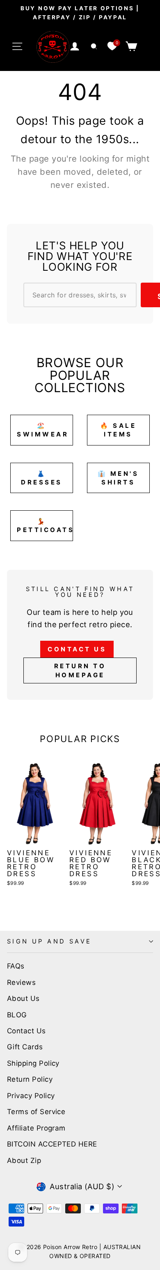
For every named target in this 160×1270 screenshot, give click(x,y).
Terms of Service (36, 1112)
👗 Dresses (41, 478)
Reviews (21, 982)
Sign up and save (49, 941)
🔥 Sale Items (118, 430)
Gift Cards (25, 1047)
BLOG (17, 1015)
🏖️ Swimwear (43, 430)
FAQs (16, 966)
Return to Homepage (80, 670)
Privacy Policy (31, 1096)
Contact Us (77, 649)
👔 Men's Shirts (118, 478)
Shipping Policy (33, 1063)
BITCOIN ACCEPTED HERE (52, 1144)
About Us (23, 998)
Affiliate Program (36, 1128)
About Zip (24, 1160)
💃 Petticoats (45, 525)
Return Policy (30, 1079)
